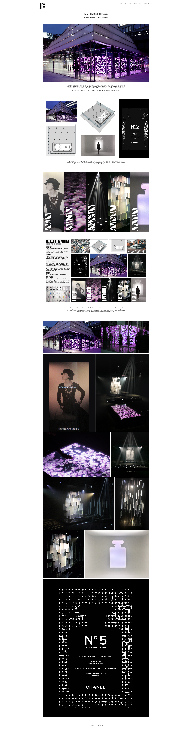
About (130, 3)
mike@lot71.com (92, 725)
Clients (140, 3)
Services (135, 3)
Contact (145, 3)
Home (121, 3)
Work (126, 3)
